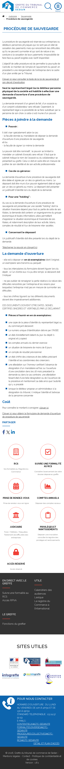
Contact (26, 756)
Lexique (38, 597)
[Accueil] (3, 16)
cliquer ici (44, 408)
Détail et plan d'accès (46, 743)
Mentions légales (11, 756)
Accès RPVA (9, 600)
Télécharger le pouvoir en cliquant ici (19, 247)
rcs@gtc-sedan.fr (28, 740)
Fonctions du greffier (14, 623)
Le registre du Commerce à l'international (42, 605)
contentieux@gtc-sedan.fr (33, 724)
